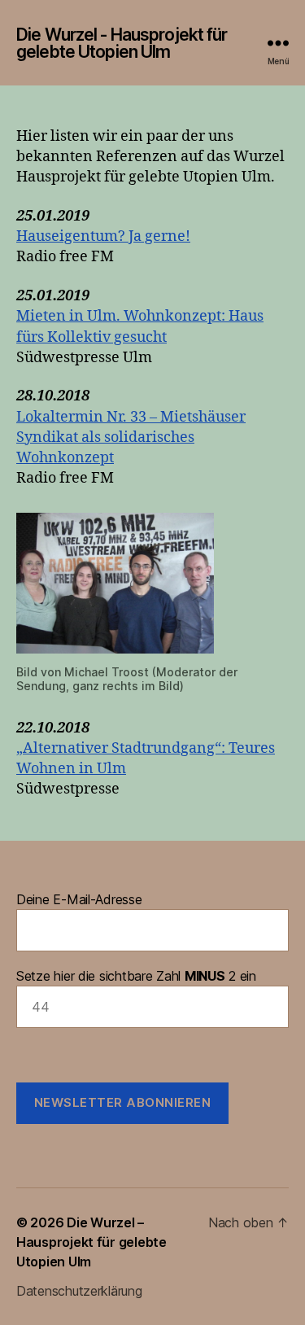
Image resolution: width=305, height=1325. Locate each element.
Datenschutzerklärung (79, 1291)
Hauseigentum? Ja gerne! (103, 236)
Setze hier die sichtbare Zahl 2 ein (136, 976)
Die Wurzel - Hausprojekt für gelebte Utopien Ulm (122, 43)
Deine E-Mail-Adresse (79, 899)
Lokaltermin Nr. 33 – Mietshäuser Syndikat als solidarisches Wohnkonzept (131, 437)
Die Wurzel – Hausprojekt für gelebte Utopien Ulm (91, 1242)
